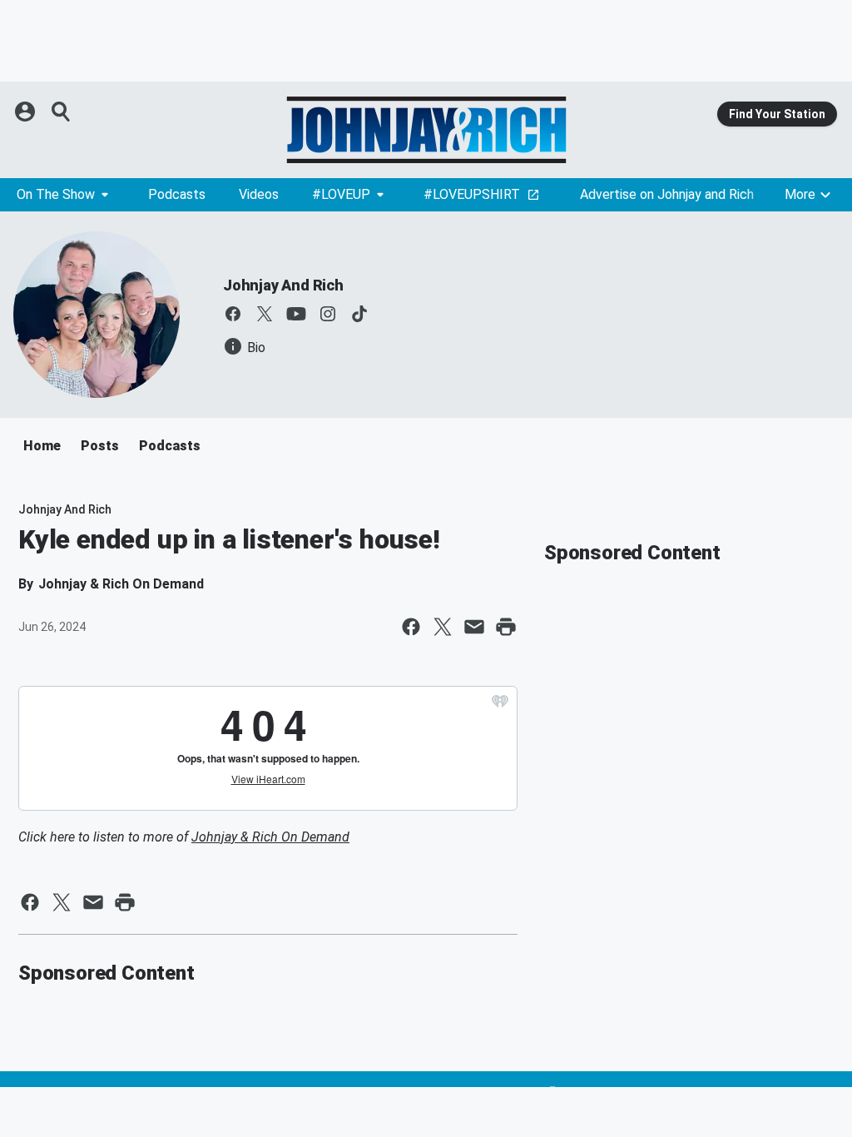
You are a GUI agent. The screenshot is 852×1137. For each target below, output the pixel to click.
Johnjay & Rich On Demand (270, 837)
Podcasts (177, 194)
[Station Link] (426, 130)
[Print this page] (506, 626)
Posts (100, 446)
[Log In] (26, 112)
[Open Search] (62, 112)
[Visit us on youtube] (296, 314)
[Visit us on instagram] (328, 314)
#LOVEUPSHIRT (472, 194)
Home (42, 446)
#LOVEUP (341, 194)
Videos (259, 194)
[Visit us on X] (265, 314)
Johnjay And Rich (283, 285)
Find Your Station (777, 114)
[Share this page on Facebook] (411, 626)
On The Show (56, 194)
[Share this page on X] (442, 626)
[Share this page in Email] (474, 626)
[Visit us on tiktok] (359, 314)
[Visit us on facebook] (233, 314)
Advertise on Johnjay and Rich (667, 194)
